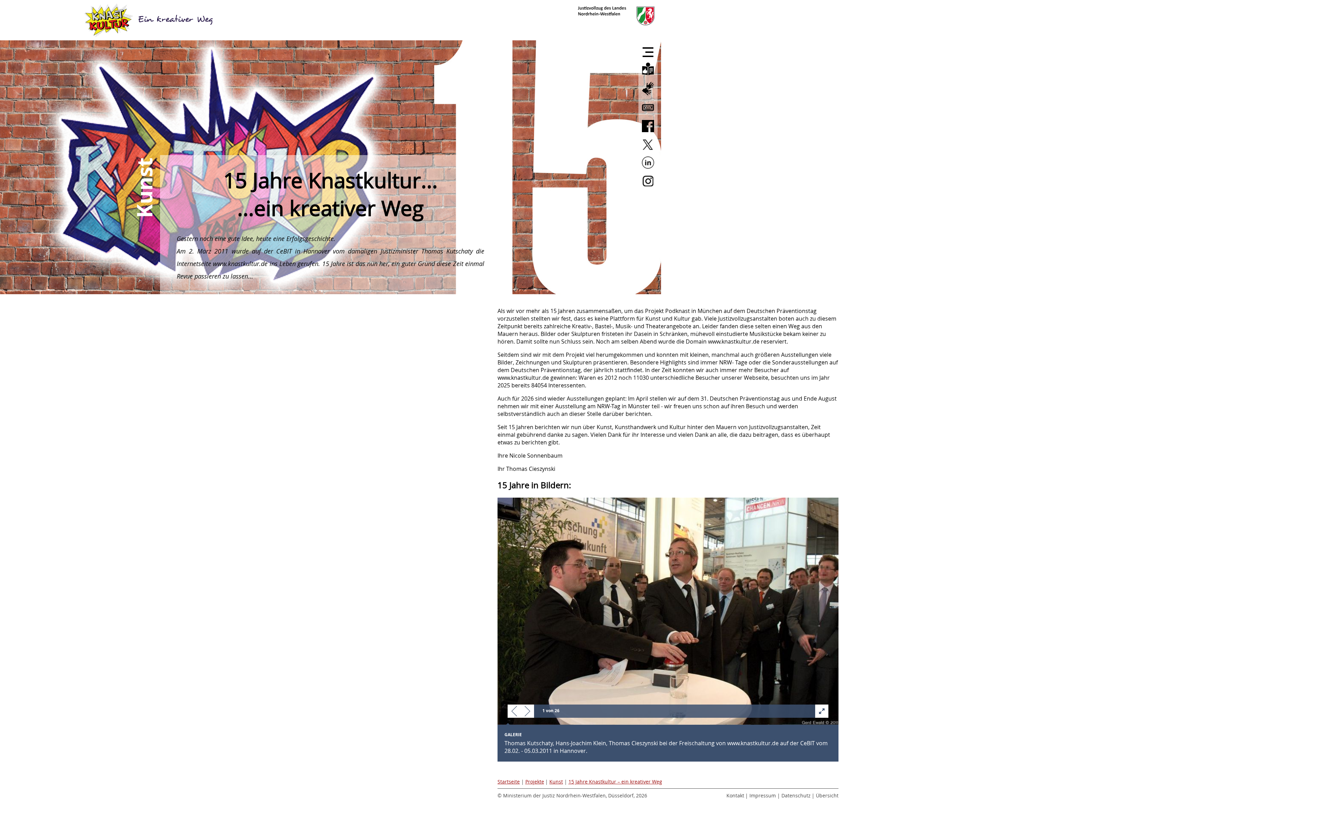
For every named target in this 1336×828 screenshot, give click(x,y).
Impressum (762, 795)
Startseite (509, 781)
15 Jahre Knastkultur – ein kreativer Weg (615, 781)
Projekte (534, 781)
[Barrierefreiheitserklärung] (648, 114)
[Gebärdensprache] (648, 95)
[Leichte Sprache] (648, 76)
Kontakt (735, 795)
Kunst (556, 781)
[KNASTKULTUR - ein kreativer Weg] (149, 20)
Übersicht (827, 795)
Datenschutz (796, 795)
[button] (514, 712)
